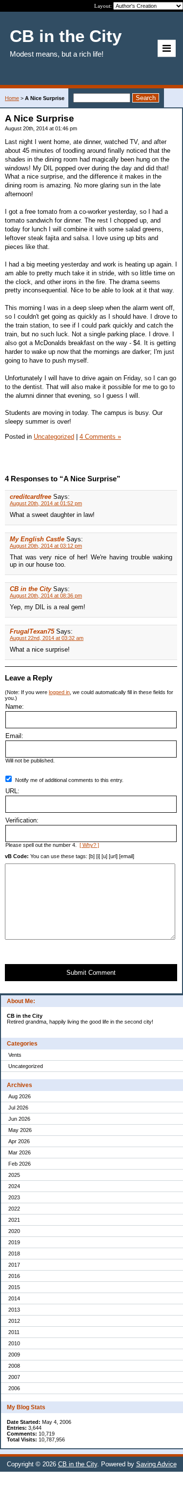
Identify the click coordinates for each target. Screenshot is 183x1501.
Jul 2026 (18, 1107)
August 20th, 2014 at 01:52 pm (46, 503)
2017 (14, 1265)
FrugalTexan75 (32, 631)
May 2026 (20, 1130)
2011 (14, 1332)
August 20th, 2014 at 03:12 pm (46, 546)
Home (12, 98)
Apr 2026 (19, 1141)
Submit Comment (91, 972)
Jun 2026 (19, 1119)
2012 (14, 1321)
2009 (14, 1354)
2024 (14, 1186)
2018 (14, 1253)
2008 (14, 1366)
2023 (14, 1197)
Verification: (22, 820)
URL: (12, 791)
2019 (14, 1242)
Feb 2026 (19, 1164)
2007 (14, 1377)
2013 (14, 1310)
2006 (14, 1388)
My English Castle (37, 539)
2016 (14, 1276)
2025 (14, 1175)
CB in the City (30, 589)
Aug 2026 (19, 1096)
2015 (14, 1287)
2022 (14, 1209)
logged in (59, 692)
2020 (14, 1231)
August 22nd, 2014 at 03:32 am (46, 638)
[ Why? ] (89, 845)
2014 (14, 1298)
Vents (14, 1055)
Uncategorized (25, 1066)
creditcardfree (30, 496)
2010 (14, 1343)
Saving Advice (156, 1464)
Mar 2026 (19, 1152)
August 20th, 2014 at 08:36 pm (46, 595)
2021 (14, 1220)
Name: (14, 706)
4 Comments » (100, 436)
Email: (14, 736)
